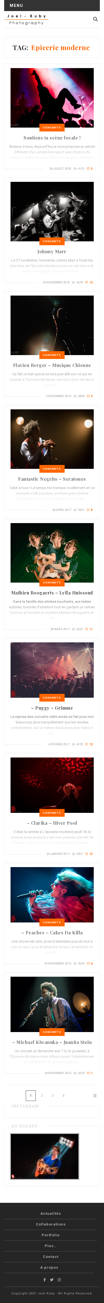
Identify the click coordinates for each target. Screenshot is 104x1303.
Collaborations (51, 1224)
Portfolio (51, 1235)
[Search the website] (95, 19)
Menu (16, 5)
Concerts (52, 127)
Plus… (51, 1246)
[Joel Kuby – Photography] (26, 19)
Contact (51, 1257)
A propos (49, 1267)
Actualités (50, 1213)
